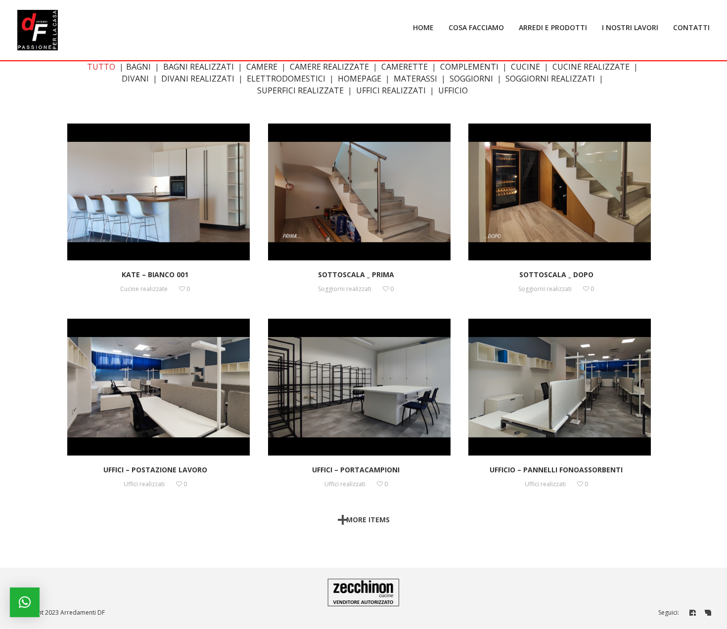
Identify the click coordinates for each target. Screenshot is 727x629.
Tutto (101, 66)
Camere (261, 66)
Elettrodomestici (286, 78)
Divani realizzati (197, 78)
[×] (25, 602)
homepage (359, 78)
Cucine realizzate (591, 66)
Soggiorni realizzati (550, 78)
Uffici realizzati (391, 90)
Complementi (469, 66)
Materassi (415, 78)
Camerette (404, 66)
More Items (368, 519)
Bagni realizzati (198, 66)
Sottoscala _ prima (356, 274)
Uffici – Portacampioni (356, 469)
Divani (135, 78)
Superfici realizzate (300, 90)
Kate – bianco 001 (155, 274)
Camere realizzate (329, 66)
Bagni (138, 66)
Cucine (525, 66)
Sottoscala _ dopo (556, 274)
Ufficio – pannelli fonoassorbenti (556, 469)
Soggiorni (471, 78)
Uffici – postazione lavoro (155, 469)
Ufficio (453, 90)
